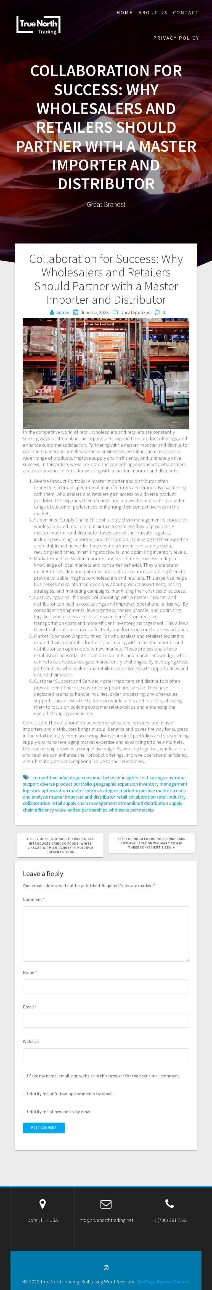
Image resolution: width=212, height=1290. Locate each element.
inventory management (163, 784)
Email (30, 1007)
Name (30, 972)
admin (62, 312)
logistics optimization (45, 790)
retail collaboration (136, 797)
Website (31, 1041)
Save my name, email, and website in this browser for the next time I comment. (104, 1075)
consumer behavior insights (110, 777)
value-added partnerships (81, 810)
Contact (186, 12)
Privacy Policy (176, 38)
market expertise (137, 790)
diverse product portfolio (66, 784)
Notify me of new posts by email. (60, 1111)
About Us (153, 12)
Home (124, 12)
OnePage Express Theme (162, 1281)
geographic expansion (115, 784)
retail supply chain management (84, 803)
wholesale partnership (131, 810)
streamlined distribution (143, 803)
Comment (34, 899)
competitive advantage (57, 777)
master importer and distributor (82, 797)
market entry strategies (93, 790)
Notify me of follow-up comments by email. (71, 1093)
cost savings (152, 777)
